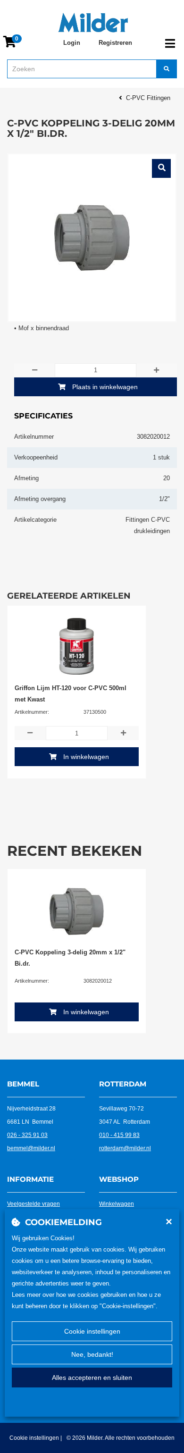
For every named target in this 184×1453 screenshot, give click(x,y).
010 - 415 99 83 (119, 1135)
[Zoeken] (166, 68)
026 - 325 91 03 (27, 1135)
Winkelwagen (116, 1204)
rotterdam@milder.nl (125, 1148)
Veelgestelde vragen (33, 1204)
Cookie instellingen (92, 1331)
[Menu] (170, 43)
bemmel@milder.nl (31, 1148)
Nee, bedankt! (92, 1354)
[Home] (93, 22)
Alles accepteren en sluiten (92, 1377)
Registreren (115, 42)
